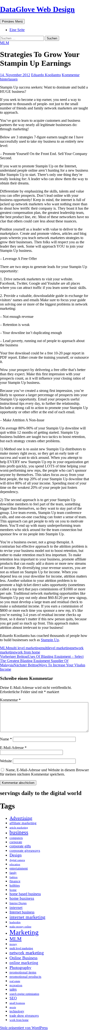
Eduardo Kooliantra (46, 75)
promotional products (25, 976)
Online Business (23, 957)
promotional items (22, 972)
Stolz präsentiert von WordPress (24, 1028)
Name (6, 739)
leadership (15, 922)
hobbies (14, 885)
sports (12, 1007)
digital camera (17, 860)
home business (21, 898)
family (13, 873)
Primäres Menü (12, 21)
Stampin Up (50, 640)
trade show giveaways (24, 1015)
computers (16, 838)
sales (13, 989)
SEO (13, 998)
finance (14, 881)
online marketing (23, 962)
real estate (14, 981)
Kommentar (10, 700)
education (14, 864)
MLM (4, 43)
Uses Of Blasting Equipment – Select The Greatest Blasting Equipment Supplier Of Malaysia (42, 660)
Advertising (20, 818)
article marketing (18, 827)
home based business (25, 894)
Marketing (24, 932)
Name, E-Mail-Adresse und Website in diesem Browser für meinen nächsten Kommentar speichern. (44, 772)
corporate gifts (20, 846)
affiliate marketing (23, 823)
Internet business (21, 912)
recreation (15, 985)
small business (17, 1003)
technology (16, 1011)
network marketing (26, 952)
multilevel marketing (56, 648)
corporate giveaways (24, 850)
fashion (13, 877)
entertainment (18, 868)
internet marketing (27, 917)
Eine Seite (17, 30)
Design (15, 855)
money (13, 944)
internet (16, 907)
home (13, 890)
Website (6, 761)
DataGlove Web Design (37, 9)
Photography (20, 967)
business (18, 832)
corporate (15, 842)
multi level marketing (25, 648)
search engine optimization (24, 994)
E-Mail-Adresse (13, 748)
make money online (20, 926)
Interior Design (18, 903)
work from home (27, 652)
